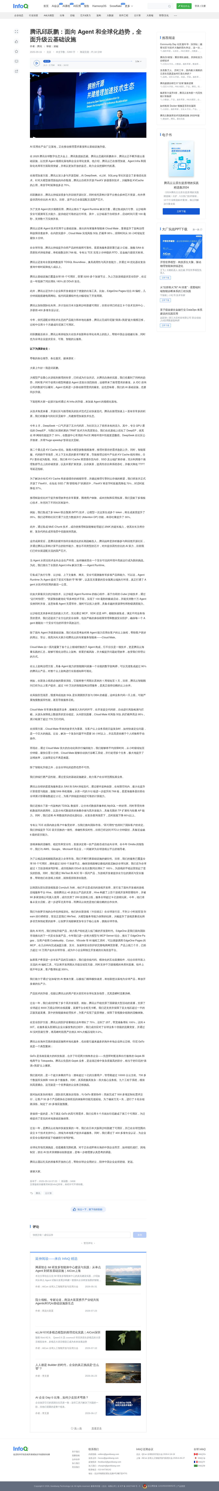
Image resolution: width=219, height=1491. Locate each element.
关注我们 (76, 1467)
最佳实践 (181, 119)
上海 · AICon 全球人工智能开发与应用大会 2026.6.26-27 (160, 1458)
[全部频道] (175, 15)
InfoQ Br (201, 1466)
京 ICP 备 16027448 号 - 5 (129, 1486)
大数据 (194, 51)
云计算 (48, 1193)
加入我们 (76, 1463)
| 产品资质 (180, 1486)
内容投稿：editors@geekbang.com (103, 1454)
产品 (188, 86)
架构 (165, 77)
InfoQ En (202, 1454)
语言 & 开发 (174, 77)
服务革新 (167, 51)
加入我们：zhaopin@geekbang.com (104, 1466)
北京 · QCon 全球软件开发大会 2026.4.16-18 (155, 1454)
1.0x (138, 61)
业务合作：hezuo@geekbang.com (103, 1458)
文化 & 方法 (168, 64)
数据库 (195, 64)
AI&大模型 (185, 51)
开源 (189, 77)
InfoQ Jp (201, 1458)
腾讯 (38, 1193)
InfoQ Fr (201, 1462)
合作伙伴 (76, 1459)
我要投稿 (76, 1455)
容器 (183, 77)
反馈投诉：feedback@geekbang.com (104, 1462)
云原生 (176, 51)
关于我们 (76, 1452)
